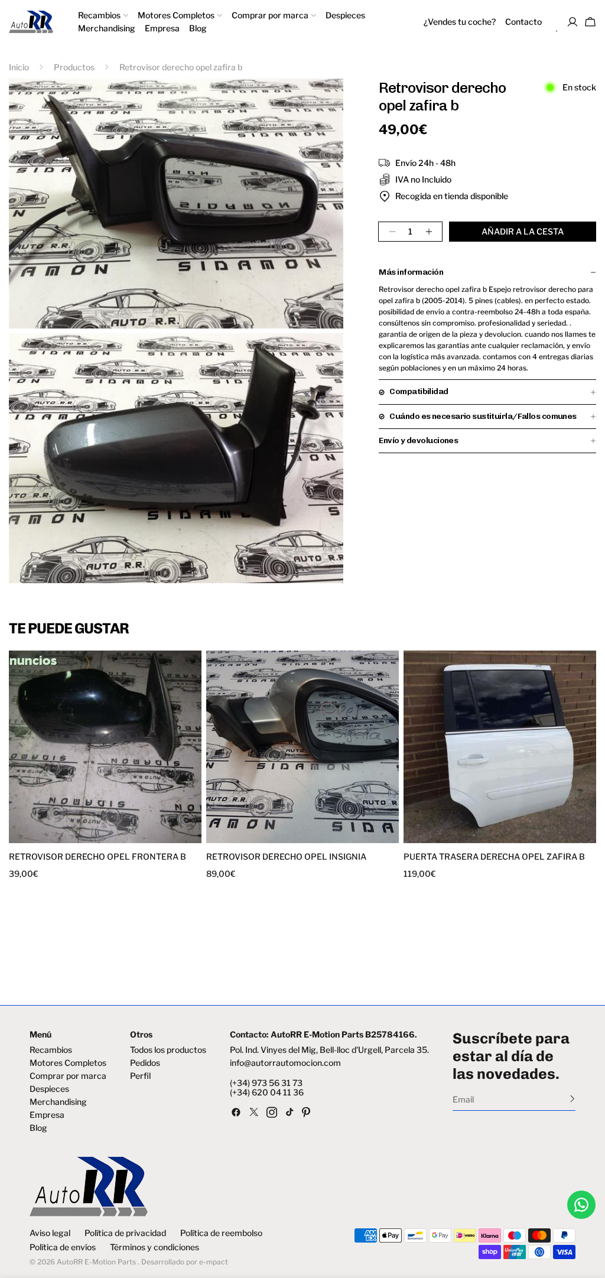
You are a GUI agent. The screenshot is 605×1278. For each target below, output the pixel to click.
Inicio (19, 67)
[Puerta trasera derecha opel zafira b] (500, 747)
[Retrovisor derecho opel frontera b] (105, 747)
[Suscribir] (572, 1098)
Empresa (47, 1115)
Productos (74, 67)
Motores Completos (68, 1063)
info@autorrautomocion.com (285, 1063)
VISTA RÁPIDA (59, 835)
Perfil (140, 1076)
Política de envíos (63, 1247)
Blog (38, 1128)
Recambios (51, 1050)
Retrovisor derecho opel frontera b (97, 856)
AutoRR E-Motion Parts (96, 1261)
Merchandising (58, 1102)
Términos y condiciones (154, 1247)
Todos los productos (168, 1050)
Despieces (49, 1089)
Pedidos (145, 1063)
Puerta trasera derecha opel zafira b (494, 856)
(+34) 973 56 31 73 (266, 1083)
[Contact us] (581, 1205)
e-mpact (213, 1261)
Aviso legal (50, 1233)
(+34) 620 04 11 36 (267, 1092)
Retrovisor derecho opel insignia (286, 856)
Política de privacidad (125, 1233)
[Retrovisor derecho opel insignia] (302, 747)
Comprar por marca (68, 1076)
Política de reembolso (221, 1233)
